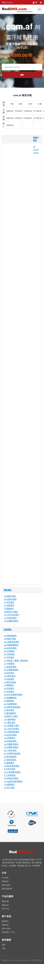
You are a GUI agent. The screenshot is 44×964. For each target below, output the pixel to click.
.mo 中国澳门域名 (11, 725)
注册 (3, 948)
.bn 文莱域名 (9, 654)
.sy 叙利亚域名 (10, 759)
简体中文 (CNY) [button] (7, 2)
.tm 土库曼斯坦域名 (12, 772)
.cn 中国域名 (9, 663)
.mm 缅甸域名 (10, 719)
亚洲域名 (8, 629)
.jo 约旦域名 (9, 688)
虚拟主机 (5, 905)
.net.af (35, 152)
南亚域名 (8, 590)
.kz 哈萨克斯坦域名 (12, 707)
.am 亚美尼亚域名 (11, 641)
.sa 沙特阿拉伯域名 (12, 753)
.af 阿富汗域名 (10, 596)
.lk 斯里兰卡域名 (11, 611)
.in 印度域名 (9, 605)
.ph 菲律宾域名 (10, 741)
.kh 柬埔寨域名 (10, 697)
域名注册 (5, 901)
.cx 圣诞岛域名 (10, 666)
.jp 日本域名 (9, 691)
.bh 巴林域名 (9, 651)
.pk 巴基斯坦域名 (11, 620)
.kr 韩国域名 (9, 700)
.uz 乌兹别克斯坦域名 (13, 781)
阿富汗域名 (36, 139)
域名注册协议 (7, 888)
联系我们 (5, 881)
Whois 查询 (6, 928)
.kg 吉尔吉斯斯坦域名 (13, 694)
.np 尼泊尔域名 (10, 617)
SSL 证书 (5, 908)
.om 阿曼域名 (9, 738)
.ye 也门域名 (9, 787)
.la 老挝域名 (9, 710)
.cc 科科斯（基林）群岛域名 (16, 660)
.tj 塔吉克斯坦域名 (11, 765)
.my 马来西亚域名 (11, 731)
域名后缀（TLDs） (9, 932)
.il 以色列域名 (10, 676)
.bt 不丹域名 (9, 602)
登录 (35, 2)
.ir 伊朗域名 (9, 608)
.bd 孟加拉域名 (10, 599)
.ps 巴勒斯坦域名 (11, 747)
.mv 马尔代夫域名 (11, 614)
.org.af (35, 149)
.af (34, 146)
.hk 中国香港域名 (11, 669)
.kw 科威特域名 (10, 703)
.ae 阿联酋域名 (10, 635)
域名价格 (5, 925)
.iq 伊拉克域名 (10, 682)
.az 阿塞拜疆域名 (11, 645)
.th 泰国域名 (9, 762)
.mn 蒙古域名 (9, 722)
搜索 (22, 75)
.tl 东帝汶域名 (10, 769)
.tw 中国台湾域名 (11, 778)
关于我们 (5, 877)
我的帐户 (5, 921)
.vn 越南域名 (9, 784)
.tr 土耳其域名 (10, 775)
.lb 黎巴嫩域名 (10, 713)
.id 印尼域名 (9, 672)
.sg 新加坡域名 (10, 756)
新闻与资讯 (6, 885)
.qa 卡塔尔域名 (10, 750)
